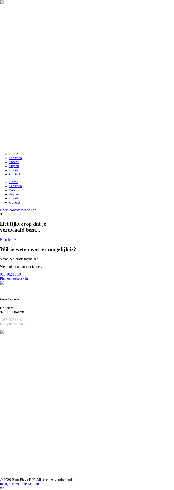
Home (13, 154)
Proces (14, 162)
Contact (14, 174)
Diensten (15, 158)
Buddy (14, 170)
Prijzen (14, 166)
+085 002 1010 (11, 320)
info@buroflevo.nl (13, 324)
